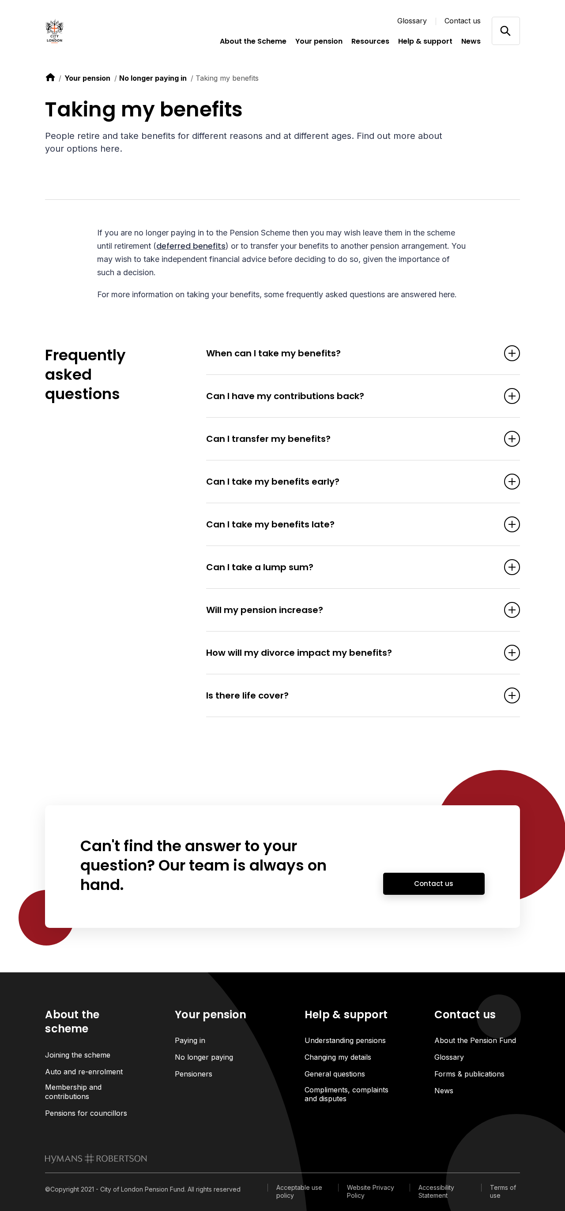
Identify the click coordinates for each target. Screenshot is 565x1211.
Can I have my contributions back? (285, 396)
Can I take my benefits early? (272, 481)
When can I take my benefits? (273, 353)
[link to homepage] (96, 1158)
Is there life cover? (247, 695)
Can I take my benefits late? (270, 524)
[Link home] (89, 31)
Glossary (412, 20)
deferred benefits (191, 245)
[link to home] (50, 77)
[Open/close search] (506, 31)
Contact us (462, 20)
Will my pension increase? (264, 610)
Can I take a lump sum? (259, 567)
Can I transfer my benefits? (268, 439)
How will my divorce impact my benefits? (299, 652)
